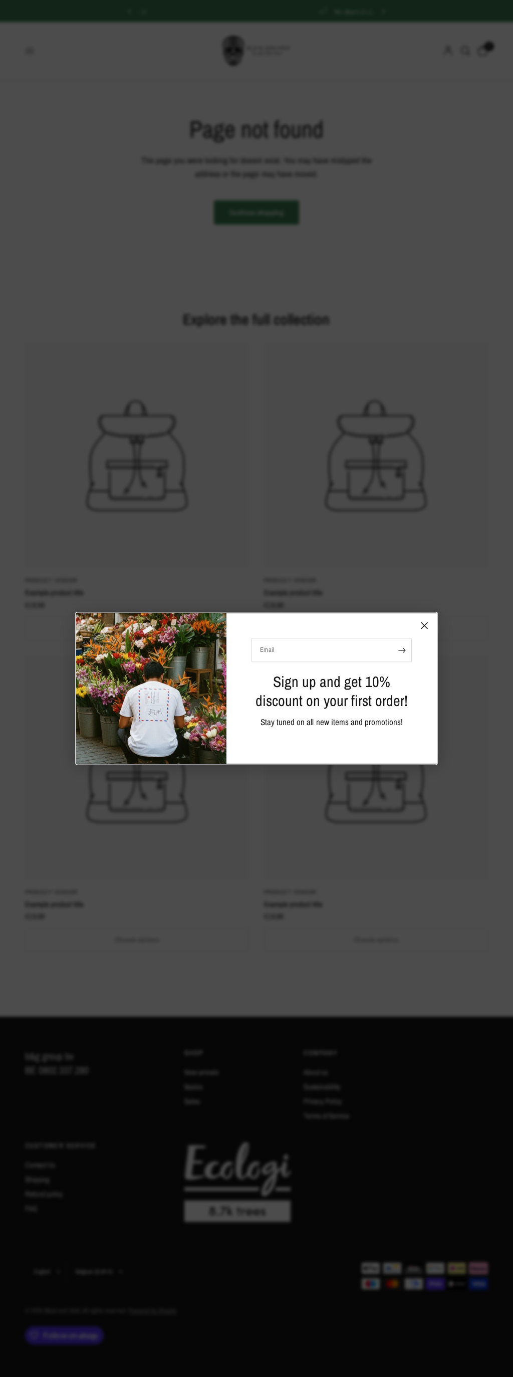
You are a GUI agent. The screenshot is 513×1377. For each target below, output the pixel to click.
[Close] (424, 625)
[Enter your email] (402, 650)
